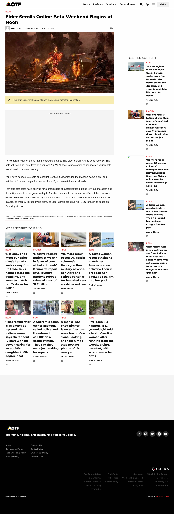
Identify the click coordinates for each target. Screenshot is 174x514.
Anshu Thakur (95, 285)
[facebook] (159, 434)
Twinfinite (113, 474)
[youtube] (166, 434)
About (8, 445)
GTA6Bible (96, 489)
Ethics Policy (37, 449)
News (86, 4)
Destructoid (163, 478)
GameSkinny (111, 481)
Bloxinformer (162, 485)
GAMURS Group (162, 496)
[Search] (141, 4)
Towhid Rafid (11, 292)
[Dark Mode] (147, 4)
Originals (111, 4)
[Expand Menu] (153, 4)
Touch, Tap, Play (93, 485)
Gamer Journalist (92, 481)
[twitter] (152, 434)
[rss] (139, 434)
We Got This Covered (132, 478)
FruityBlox (138, 485)
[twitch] (145, 434)
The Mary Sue (162, 481)
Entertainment (128, 4)
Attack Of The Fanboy (158, 474)
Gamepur (138, 474)
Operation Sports (134, 481)
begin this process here (39, 181)
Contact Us (36, 445)
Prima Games (94, 478)
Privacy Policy (12, 456)
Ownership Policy (39, 453)
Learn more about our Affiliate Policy (19, 219)
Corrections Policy (14, 449)
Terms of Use (37, 456)
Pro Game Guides (92, 474)
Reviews (98, 4)
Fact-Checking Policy (15, 453)
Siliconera (113, 478)
